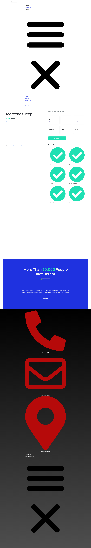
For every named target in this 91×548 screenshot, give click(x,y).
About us (27, 9)
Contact (27, 12)
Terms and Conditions (29, 456)
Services (27, 5)
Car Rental (28, 7)
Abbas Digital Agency (54, 545)
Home (26, 3)
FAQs (26, 11)
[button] (45, 55)
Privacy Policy (28, 454)
